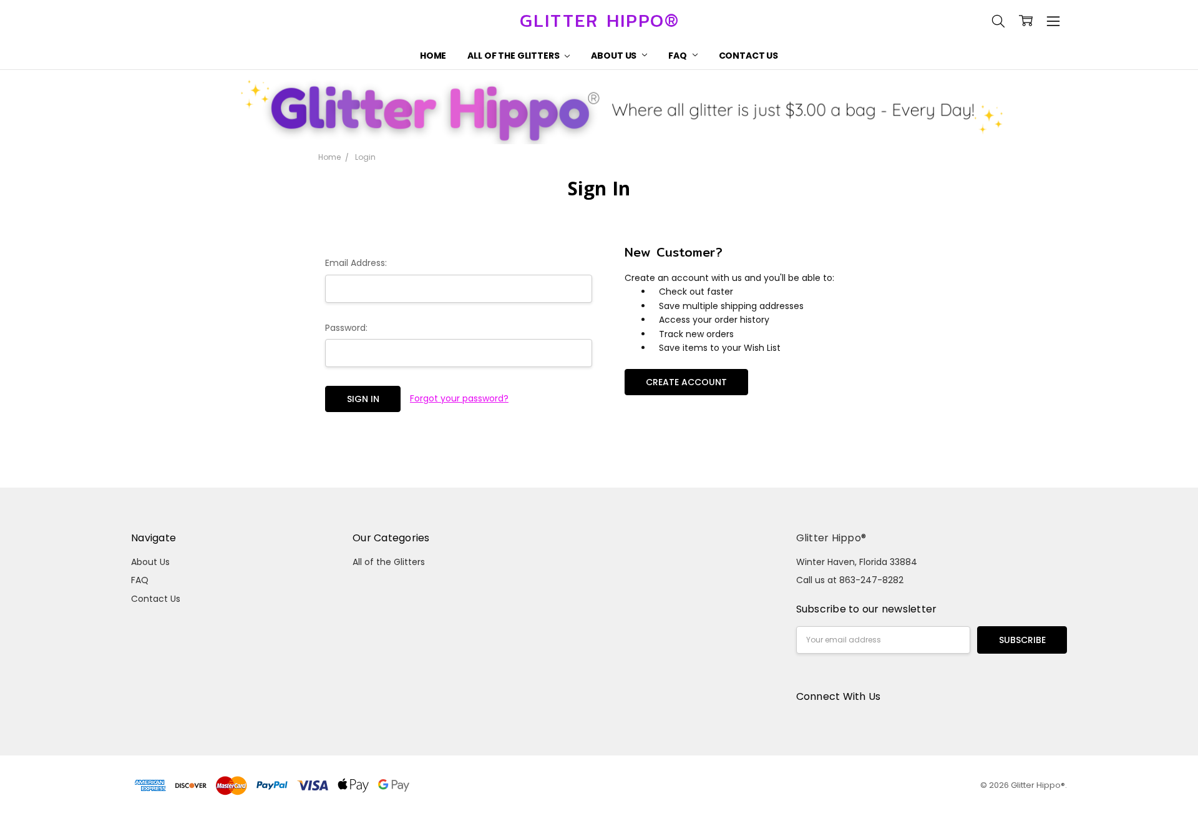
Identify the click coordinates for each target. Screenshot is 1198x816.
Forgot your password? (459, 398)
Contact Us (749, 55)
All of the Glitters (514, 55)
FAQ (678, 55)
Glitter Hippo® (831, 538)
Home (433, 55)
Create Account (686, 382)
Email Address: (356, 263)
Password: (346, 328)
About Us (614, 55)
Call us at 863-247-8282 (849, 580)
